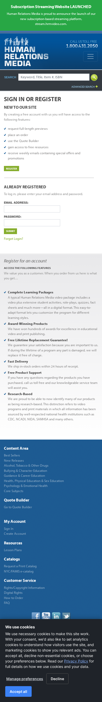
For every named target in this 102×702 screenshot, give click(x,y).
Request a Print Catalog (20, 566)
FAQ (7, 603)
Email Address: (16, 202)
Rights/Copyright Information (24, 587)
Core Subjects (13, 491)
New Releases (14, 460)
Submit (10, 231)
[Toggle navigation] (90, 56)
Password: (12, 216)
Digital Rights (13, 592)
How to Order (13, 598)
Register (11, 168)
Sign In (8, 528)
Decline (57, 679)
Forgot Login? (13, 238)
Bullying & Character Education (25, 470)
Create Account (15, 533)
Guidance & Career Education (24, 475)
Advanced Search (83, 86)
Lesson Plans (13, 550)
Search (10, 77)
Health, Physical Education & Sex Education (34, 481)
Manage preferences (24, 679)
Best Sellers (12, 455)
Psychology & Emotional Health (26, 486)
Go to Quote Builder (18, 507)
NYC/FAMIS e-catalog (18, 571)
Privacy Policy (76, 661)
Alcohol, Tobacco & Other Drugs (26, 465)
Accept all (18, 691)
